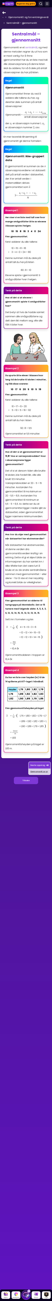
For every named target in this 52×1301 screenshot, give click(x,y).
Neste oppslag (37, 765)
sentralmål (31, 47)
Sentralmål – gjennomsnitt (21, 23)
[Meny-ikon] (47, 3)
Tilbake (26, 780)
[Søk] (40, 3)
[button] (3, 17)
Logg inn (9, 3)
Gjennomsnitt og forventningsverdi (28, 17)
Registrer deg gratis (26, 3)
